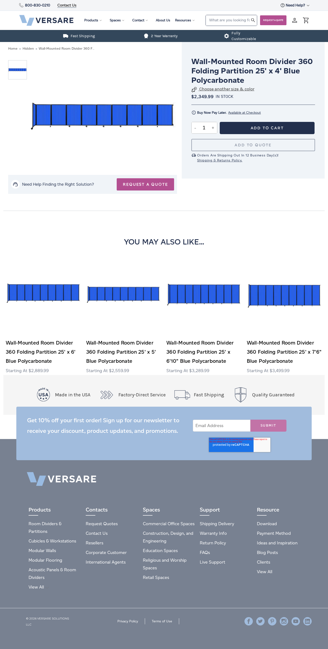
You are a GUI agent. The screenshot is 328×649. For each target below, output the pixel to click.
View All (37, 586)
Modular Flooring (45, 560)
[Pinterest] (272, 621)
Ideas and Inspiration (277, 542)
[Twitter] (260, 621)
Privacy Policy (127, 621)
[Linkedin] (307, 621)
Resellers (94, 542)
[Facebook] (248, 621)
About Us (163, 20)
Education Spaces (160, 550)
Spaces (115, 20)
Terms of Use (162, 621)
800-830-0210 (37, 5)
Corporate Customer (106, 552)
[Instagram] (284, 621)
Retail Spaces (156, 577)
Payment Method (274, 533)
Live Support (212, 562)
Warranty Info (213, 533)
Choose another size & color (226, 89)
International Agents (106, 562)
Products (91, 20)
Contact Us (66, 5)
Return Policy (213, 542)
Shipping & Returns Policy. (219, 160)
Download (267, 523)
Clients (263, 562)
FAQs (205, 552)
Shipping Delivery (217, 523)
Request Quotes (102, 523)
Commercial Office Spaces (168, 523)
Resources (183, 20)
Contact (138, 20)
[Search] (253, 20)
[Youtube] (296, 621)
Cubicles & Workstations (52, 540)
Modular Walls (42, 550)
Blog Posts (267, 552)
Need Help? (296, 5)
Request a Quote (273, 20)
